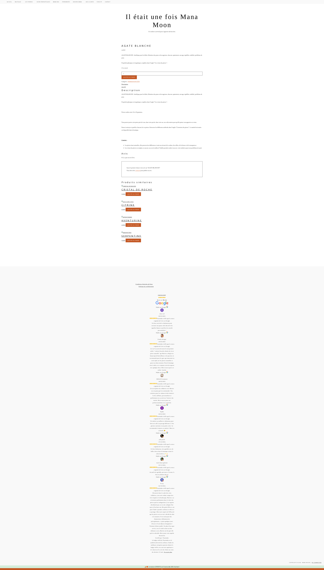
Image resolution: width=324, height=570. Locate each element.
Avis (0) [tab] (124, 87)
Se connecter (316, 562)
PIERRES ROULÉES (134, 81)
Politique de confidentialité (146, 286)
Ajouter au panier (129, 77)
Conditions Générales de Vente (144, 284)
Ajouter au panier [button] (133, 194)
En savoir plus (168, 552)
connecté (137, 170)
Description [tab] (125, 84)
